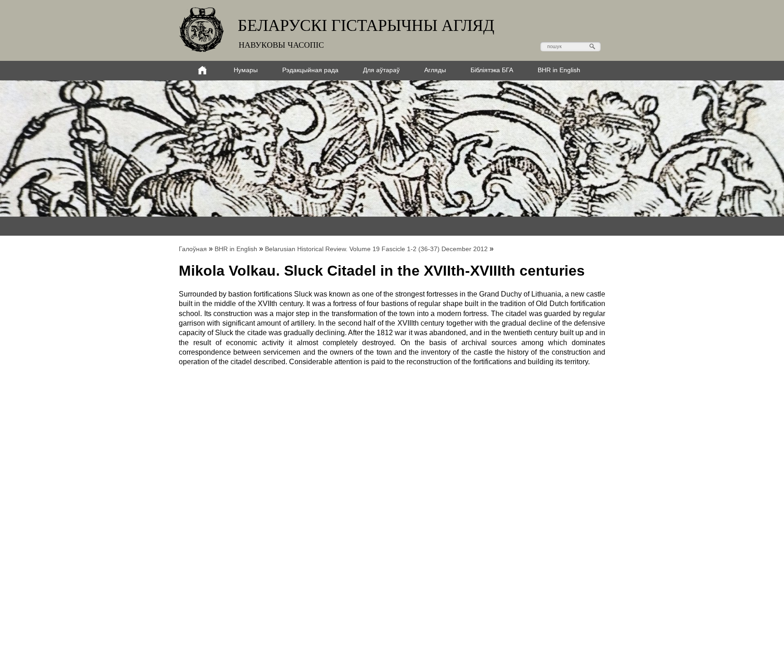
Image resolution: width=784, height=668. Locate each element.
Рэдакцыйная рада (310, 70)
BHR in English (559, 70)
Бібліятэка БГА (491, 70)
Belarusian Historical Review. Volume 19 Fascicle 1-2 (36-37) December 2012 (376, 248)
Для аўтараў (381, 70)
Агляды (435, 70)
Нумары (246, 70)
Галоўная (193, 248)
